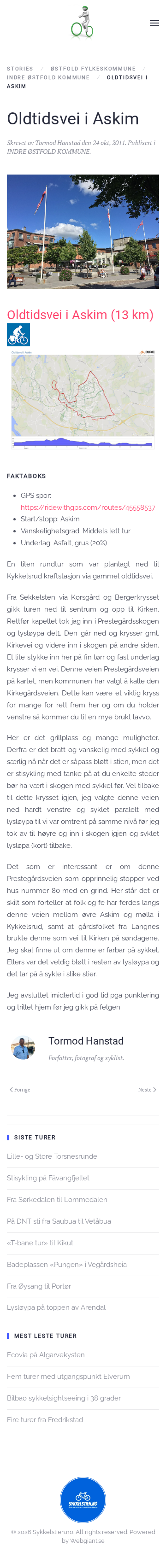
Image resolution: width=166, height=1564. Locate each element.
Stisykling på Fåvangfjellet (48, 1178)
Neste (145, 1089)
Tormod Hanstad (57, 142)
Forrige (22, 1089)
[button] (154, 23)
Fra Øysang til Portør (39, 1286)
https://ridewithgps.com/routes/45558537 (88, 507)
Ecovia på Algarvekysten (46, 1355)
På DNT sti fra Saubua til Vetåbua (59, 1221)
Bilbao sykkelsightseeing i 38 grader (64, 1398)
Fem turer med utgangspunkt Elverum (68, 1376)
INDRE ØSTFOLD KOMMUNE (48, 151)
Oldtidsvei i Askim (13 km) (80, 315)
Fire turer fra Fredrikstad (45, 1420)
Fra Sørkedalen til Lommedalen (57, 1200)
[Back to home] (83, 23)
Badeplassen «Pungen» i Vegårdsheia (67, 1265)
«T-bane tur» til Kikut (40, 1243)
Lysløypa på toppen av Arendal (56, 1307)
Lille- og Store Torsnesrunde (52, 1156)
